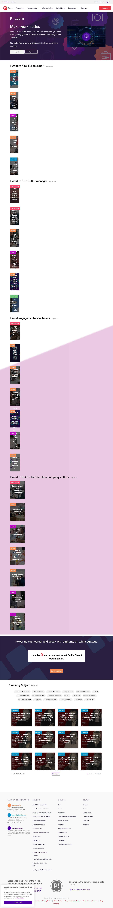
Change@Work (87, 812)
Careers (85, 805)
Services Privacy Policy (43, 901)
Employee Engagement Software (42, 812)
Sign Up (17, 52)
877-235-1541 (37, 888)
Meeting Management (39, 844)
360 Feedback (37, 836)
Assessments (32, 8)
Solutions (36, 800)
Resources (72, 8)
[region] (18, 896)
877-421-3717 (36, 891)
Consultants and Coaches (65, 844)
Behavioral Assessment (39, 820)
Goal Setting (36, 840)
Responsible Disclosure (73, 901)
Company (86, 800)
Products (19, 8)
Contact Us (86, 820)
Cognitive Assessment (39, 824)
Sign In (31, 52)
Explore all (49, 66)
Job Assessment (37, 828)
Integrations (61, 812)
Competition (61, 840)
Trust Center (58, 901)
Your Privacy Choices (90, 901)
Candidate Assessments (39, 805)
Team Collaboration (38, 848)
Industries (59, 8)
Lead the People (62, 832)
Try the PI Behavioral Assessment (79, 890)
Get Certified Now (56, 671)
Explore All (34, 685)
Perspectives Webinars (64, 828)
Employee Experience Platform (41, 816)
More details (20, 898)
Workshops (61, 824)
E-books (60, 808)
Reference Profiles (63, 820)
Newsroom (86, 824)
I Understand (18, 902)
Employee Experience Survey (41, 832)
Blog (59, 805)
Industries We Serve (63, 836)
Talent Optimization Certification (67, 816)
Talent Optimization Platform (18, 800)
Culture (85, 808)
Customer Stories (88, 816)
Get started (105, 8)
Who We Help (46, 8)
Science (84, 8)
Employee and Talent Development (42, 869)
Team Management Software (41, 808)
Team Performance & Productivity (42, 859)
